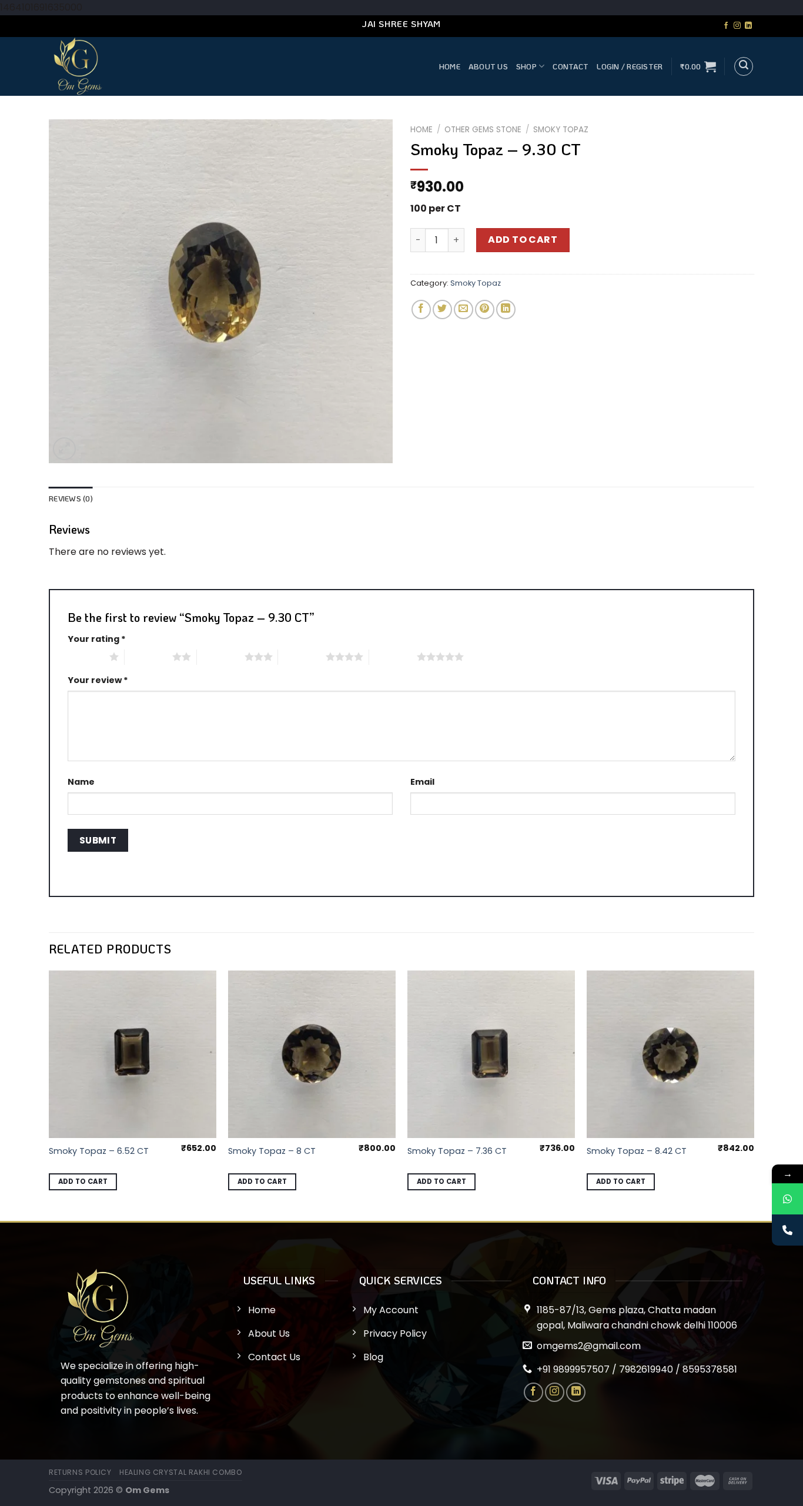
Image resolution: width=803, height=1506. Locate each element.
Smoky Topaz (560, 129)
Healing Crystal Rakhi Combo (180, 1472)
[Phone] (787, 1230)
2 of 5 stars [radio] (148, 656)
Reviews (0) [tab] (71, 498)
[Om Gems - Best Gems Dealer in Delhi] (176, 66)
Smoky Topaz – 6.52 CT (99, 1151)
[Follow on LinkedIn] (748, 26)
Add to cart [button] (83, 1181)
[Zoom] (64, 448)
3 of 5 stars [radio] (221, 656)
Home (449, 66)
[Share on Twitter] (442, 309)
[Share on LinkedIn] (506, 309)
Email (422, 782)
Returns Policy (80, 1472)
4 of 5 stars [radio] (302, 656)
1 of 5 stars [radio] (85, 656)
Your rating (97, 639)
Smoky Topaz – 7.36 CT (457, 1151)
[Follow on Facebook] (726, 26)
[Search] (743, 66)
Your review (98, 680)
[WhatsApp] (787, 1198)
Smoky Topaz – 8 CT (272, 1151)
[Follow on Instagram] (737, 26)
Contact (570, 66)
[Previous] (49, 1094)
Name (81, 782)
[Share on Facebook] (421, 309)
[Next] (753, 1094)
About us (488, 66)
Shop (526, 66)
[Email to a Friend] (463, 309)
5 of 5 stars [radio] (393, 656)
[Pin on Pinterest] (484, 309)
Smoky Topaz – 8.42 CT (637, 1151)
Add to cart (522, 239)
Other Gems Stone (482, 129)
